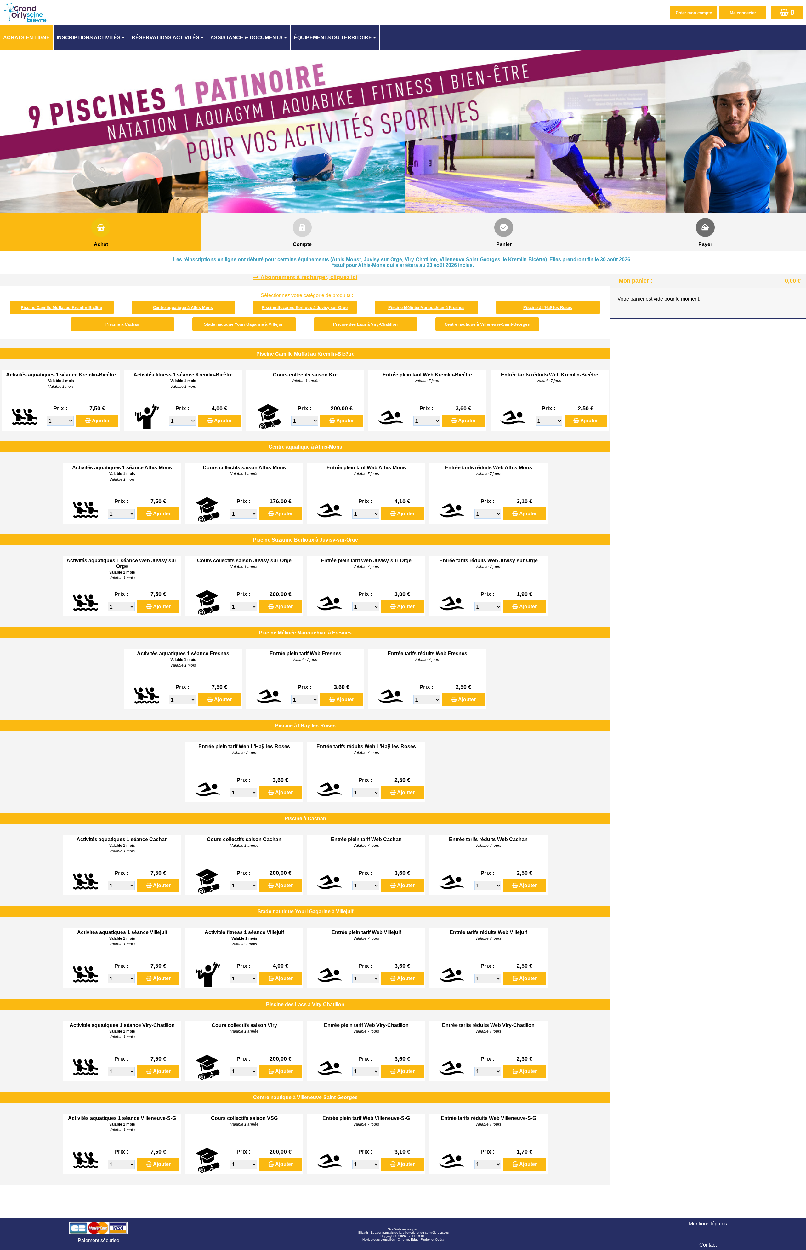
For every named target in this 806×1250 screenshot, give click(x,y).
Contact (708, 1244)
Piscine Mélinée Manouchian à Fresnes (426, 307)
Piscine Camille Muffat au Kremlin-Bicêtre (61, 307)
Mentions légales (708, 1223)
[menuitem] (27, 37)
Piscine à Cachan (122, 324)
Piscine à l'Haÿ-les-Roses (547, 307)
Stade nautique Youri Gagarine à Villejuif (244, 324)
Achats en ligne (26, 37)
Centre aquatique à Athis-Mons (183, 307)
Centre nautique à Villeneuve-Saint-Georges (487, 324)
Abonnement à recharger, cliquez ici (308, 277)
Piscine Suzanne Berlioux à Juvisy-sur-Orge (305, 307)
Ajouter (101, 420)
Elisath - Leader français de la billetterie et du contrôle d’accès (403, 1232)
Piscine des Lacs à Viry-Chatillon (365, 324)
